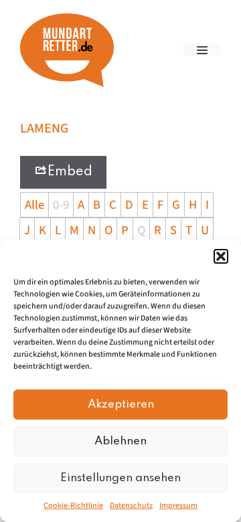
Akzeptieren (121, 404)
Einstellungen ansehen (120, 478)
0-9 (61, 204)
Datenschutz (131, 505)
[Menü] (202, 50)
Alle (34, 204)
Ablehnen (120, 441)
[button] (221, 256)
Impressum (178, 505)
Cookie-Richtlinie (73, 505)
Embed (70, 172)
